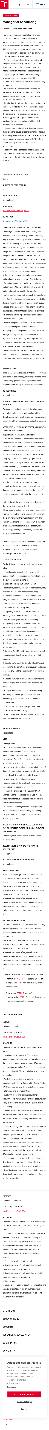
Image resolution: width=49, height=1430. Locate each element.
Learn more (11, 1387)
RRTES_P (20, 993)
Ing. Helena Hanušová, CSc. (14, 1037)
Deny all (24, 1409)
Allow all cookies (24, 1394)
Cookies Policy (8, 1419)
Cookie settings (24, 1402)
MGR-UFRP (21, 979)
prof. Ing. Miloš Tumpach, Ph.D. (16, 210)
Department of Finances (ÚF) (15, 221)
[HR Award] (6, 1424)
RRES (22, 997)
